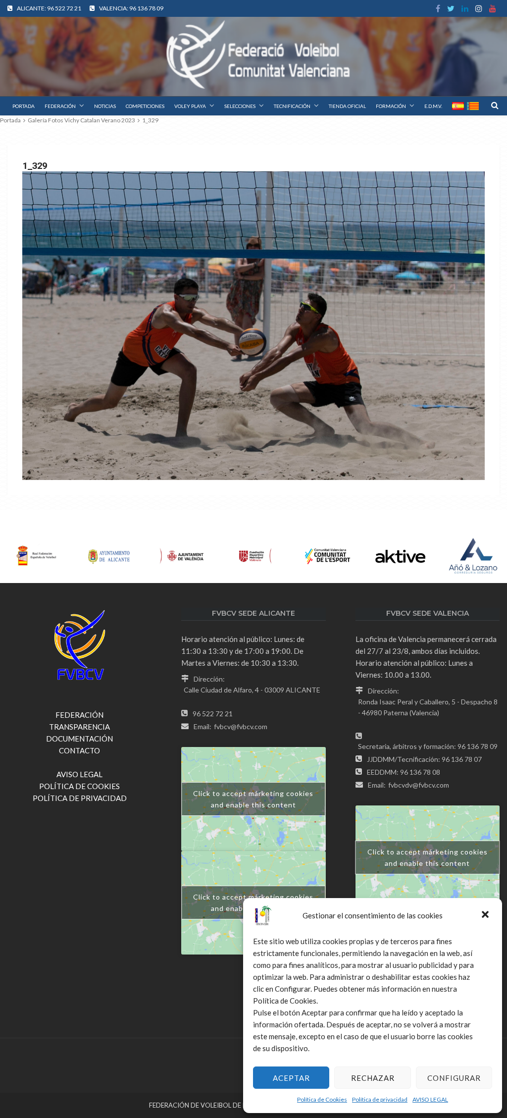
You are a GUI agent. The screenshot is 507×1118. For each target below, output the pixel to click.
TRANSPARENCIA (79, 726)
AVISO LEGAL (430, 1099)
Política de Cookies (322, 1099)
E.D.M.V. (433, 106)
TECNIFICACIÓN (292, 106)
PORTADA (23, 106)
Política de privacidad (379, 1099)
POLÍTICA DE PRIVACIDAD (80, 798)
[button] (486, 915)
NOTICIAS (105, 106)
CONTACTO (79, 750)
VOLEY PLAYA (190, 106)
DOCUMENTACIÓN (79, 738)
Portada (10, 120)
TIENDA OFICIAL (347, 106)
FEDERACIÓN (60, 106)
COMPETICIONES (145, 106)
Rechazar (373, 1077)
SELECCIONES (239, 106)
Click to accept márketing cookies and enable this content (253, 799)
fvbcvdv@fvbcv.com (418, 785)
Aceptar (291, 1077)
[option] (36, 556)
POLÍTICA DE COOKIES (79, 786)
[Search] (495, 105)
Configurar (454, 1077)
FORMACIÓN (391, 106)
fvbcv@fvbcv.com (240, 726)
